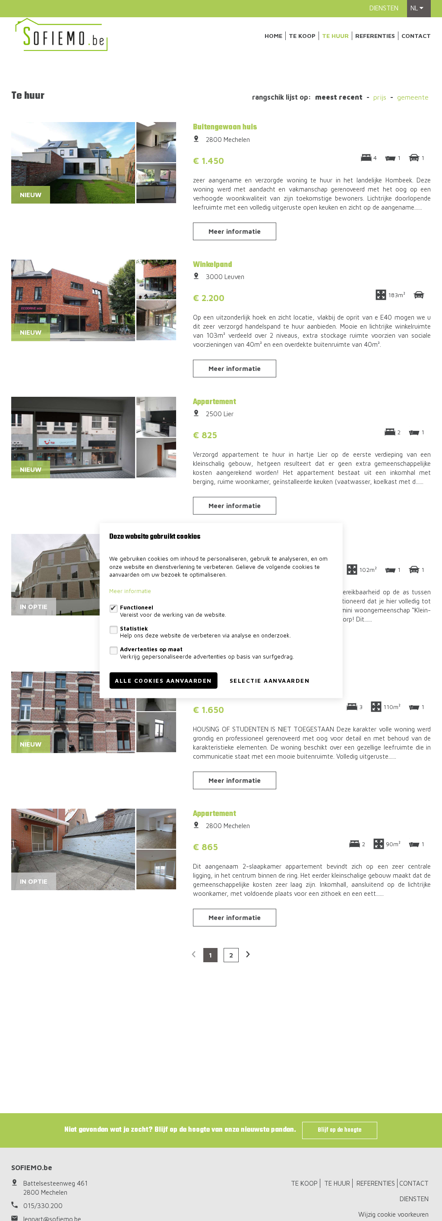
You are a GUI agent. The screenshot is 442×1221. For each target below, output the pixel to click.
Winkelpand (212, 265)
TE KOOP (302, 35)
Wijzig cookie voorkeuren (393, 1214)
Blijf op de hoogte (340, 1130)
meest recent (339, 97)
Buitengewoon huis (225, 127)
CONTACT (416, 35)
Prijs (379, 97)
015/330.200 (43, 1205)
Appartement (214, 402)
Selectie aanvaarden (270, 680)
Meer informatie (234, 231)
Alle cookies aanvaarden (163, 680)
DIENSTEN (383, 8)
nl (415, 8)
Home (273, 35)
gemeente (413, 97)
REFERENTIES (375, 35)
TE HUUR (335, 35)
